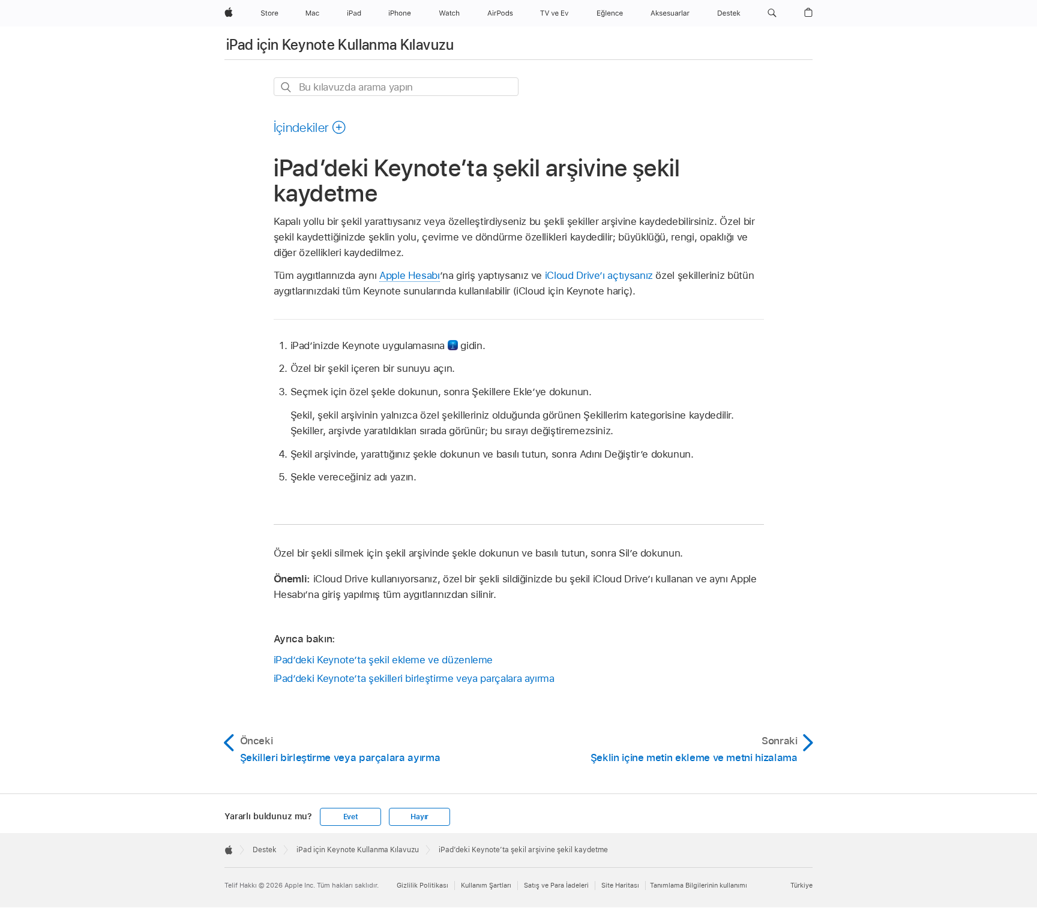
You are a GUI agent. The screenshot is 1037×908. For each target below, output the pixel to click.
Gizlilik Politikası (422, 885)
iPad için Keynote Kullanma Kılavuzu (340, 44)
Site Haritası (620, 885)
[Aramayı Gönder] (286, 87)
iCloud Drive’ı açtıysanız (599, 275)
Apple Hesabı (409, 275)
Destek (265, 850)
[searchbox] (396, 86)
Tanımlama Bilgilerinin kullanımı (698, 885)
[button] (772, 13)
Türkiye (801, 885)
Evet (350, 817)
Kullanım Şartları (486, 885)
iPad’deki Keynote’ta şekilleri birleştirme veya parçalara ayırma (414, 678)
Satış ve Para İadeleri (556, 885)
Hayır (419, 817)
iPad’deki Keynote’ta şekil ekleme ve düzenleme (383, 660)
